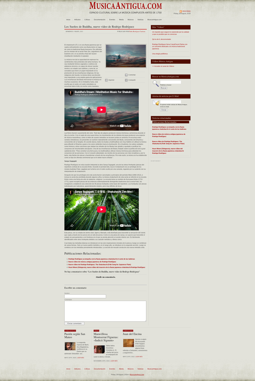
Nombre (67, 293)
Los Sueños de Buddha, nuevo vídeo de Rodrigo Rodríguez (99, 26)
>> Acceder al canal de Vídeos (163, 66)
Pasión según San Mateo (74, 335)
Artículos (77, 20)
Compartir (132, 80)
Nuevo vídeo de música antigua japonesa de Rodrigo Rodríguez (168, 135)
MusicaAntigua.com (154, 20)
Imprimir (111, 80)
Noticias (140, 20)
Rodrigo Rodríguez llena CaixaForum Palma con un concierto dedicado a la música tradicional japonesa (169, 46)
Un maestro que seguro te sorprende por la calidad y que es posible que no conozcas (170, 33)
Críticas (87, 20)
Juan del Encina (132, 334)
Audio (67, 330)
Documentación (99, 20)
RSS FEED (187, 11)
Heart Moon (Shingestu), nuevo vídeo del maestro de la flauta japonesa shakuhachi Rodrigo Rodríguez (168, 151)
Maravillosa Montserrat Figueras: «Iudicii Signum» (106, 337)
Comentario (68, 299)
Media (121, 20)
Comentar (132, 75)
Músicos (131, 20)
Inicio (68, 20)
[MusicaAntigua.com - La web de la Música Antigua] (125, 15)
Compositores (128, 330)
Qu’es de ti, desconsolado (161, 39)
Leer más (80, 357)
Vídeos (160, 27)
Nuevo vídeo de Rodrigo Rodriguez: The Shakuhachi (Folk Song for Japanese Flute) (168, 143)
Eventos (112, 20)
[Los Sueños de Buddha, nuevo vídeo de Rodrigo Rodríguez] (126, 69)
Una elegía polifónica (160, 54)
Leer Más (114, 361)
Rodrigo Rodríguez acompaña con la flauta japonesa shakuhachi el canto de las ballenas (169, 128)
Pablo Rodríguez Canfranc (137, 31)
